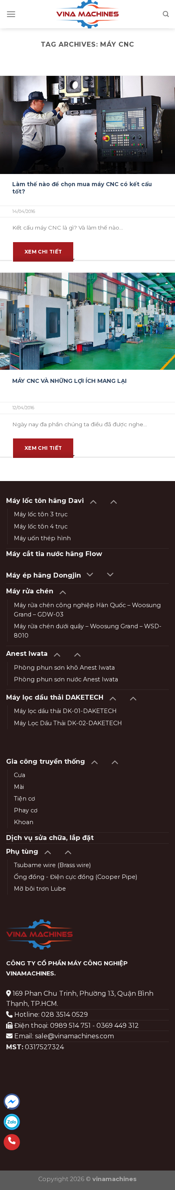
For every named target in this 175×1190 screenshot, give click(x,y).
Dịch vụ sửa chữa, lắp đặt (50, 838)
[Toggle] (93, 501)
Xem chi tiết (43, 252)
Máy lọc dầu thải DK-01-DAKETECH (65, 711)
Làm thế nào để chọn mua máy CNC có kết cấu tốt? (82, 188)
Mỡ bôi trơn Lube (40, 888)
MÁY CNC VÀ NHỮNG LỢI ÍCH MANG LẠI (69, 381)
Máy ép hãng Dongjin (43, 575)
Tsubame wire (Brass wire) (52, 865)
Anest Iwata (27, 653)
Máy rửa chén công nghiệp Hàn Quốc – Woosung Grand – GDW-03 (87, 609)
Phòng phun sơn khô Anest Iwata (64, 667)
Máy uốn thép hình (42, 538)
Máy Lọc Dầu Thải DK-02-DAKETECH (68, 723)
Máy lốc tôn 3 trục (41, 514)
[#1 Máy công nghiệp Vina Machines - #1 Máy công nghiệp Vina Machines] (87, 14)
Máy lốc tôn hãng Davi (45, 501)
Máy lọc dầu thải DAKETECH (54, 697)
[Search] (166, 14)
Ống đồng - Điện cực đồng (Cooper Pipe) (75, 877)
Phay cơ (25, 810)
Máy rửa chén (29, 591)
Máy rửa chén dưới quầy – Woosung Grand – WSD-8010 (88, 631)
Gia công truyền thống (45, 761)
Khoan (23, 822)
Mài (19, 786)
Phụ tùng (22, 851)
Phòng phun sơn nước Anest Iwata (66, 679)
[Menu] (11, 14)
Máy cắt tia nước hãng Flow (54, 554)
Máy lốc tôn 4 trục (41, 526)
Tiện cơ (24, 798)
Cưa (19, 775)
